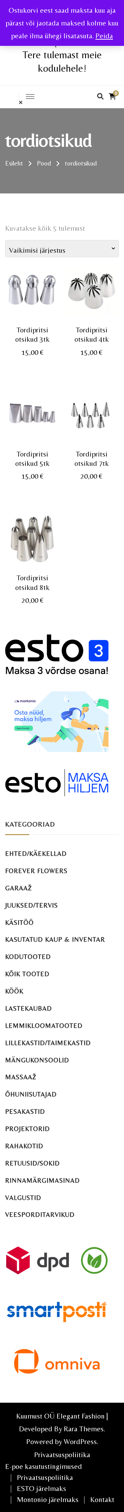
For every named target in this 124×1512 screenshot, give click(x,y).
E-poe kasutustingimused (43, 1466)
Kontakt (102, 1499)
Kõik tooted (27, 974)
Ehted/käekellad (36, 853)
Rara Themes (84, 1428)
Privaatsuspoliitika (62, 1454)
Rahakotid (24, 1146)
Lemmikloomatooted (44, 1025)
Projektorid (27, 1128)
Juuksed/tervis (31, 905)
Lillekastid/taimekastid (48, 1043)
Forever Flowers (36, 870)
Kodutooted (28, 956)
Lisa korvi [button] (32, 297)
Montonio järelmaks (48, 1499)
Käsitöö (19, 922)
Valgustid (23, 1197)
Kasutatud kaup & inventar (55, 939)
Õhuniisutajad (31, 1094)
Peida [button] (104, 35)
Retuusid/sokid (32, 1163)
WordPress (80, 1441)
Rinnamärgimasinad (42, 1180)
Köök (14, 991)
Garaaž (18, 888)
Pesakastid (25, 1111)
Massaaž (21, 1077)
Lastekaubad (28, 1008)
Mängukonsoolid (37, 1060)
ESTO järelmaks (41, 1488)
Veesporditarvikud (40, 1214)
